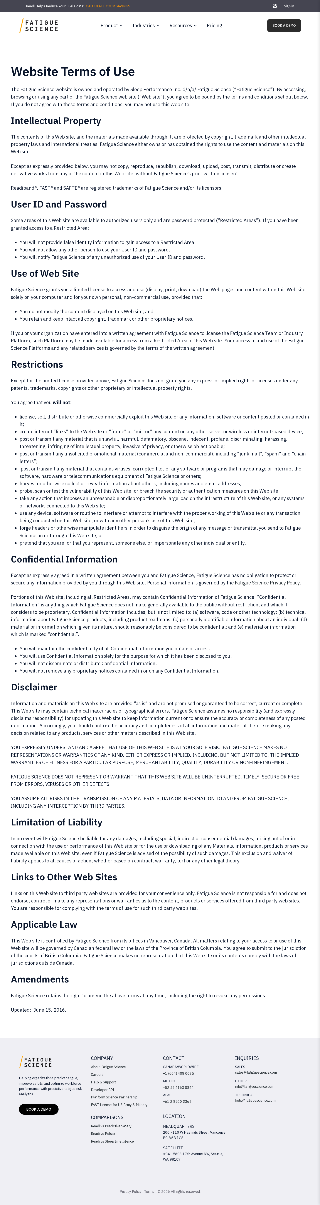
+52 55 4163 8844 (178, 1087)
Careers (97, 1074)
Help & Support (103, 1082)
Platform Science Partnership (114, 1097)
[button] (275, 6)
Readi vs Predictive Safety (111, 1126)
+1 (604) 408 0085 (178, 1073)
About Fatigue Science (108, 1067)
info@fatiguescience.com (254, 1086)
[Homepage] (38, 25)
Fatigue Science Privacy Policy (267, 582)
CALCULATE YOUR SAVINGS (108, 6)
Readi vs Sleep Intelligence (112, 1141)
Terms (149, 1191)
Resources (181, 25)
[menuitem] (110, 25)
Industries (144, 25)
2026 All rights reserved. (180, 1191)
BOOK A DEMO (284, 25)
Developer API (102, 1090)
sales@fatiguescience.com (256, 1072)
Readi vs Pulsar (103, 1133)
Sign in (289, 6)
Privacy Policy (130, 1191)
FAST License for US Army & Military (119, 1105)
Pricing (214, 25)
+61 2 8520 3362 (177, 1101)
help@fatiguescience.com (255, 1100)
